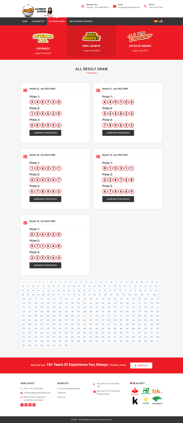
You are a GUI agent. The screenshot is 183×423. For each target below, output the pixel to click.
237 (102, 320)
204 (41, 316)
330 (108, 337)
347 (72, 341)
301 (72, 333)
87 (38, 295)
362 (23, 345)
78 (130, 291)
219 (133, 316)
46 (105, 286)
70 (89, 291)
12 (70, 282)
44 (94, 286)
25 (137, 282)
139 (66, 303)
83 (156, 291)
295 (35, 333)
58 (28, 291)
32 (33, 286)
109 (23, 299)
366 (47, 345)
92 (64, 295)
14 (81, 282)
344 (54, 341)
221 (145, 316)
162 (66, 307)
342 (41, 341)
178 (23, 312)
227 (41, 320)
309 (121, 333)
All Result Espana (57, 21)
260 (102, 324)
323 (66, 337)
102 (117, 295)
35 (49, 286)
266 (139, 324)
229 (54, 320)
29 (157, 282)
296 (41, 333)
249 (35, 324)
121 (96, 299)
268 (151, 324)
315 (157, 333)
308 (115, 333)
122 (102, 299)
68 (79, 291)
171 (121, 307)
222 (151, 316)
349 (84, 341)
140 (72, 303)
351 (96, 341)
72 (100, 291)
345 (60, 341)
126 (127, 299)
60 (38, 291)
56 (156, 286)
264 (127, 324)
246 (157, 320)
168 (102, 307)
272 (35, 329)
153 (151, 303)
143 (90, 303)
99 (100, 295)
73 (105, 291)
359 (145, 341)
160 (54, 307)
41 (79, 286)
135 (41, 303)
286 (121, 329)
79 (135, 291)
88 (43, 295)
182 (47, 312)
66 (69, 291)
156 (29, 307)
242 (133, 320)
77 (125, 291)
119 (84, 299)
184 (60, 312)
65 (64, 291)
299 (60, 333)
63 (54, 291)
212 (90, 316)
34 (43, 286)
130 (151, 299)
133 (29, 303)
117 (72, 299)
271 (29, 329)
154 (157, 303)
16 (91, 282)
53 (140, 286)
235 (90, 320)
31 (28, 286)
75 (115, 291)
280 (84, 329)
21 (116, 282)
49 (120, 286)
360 (151, 341)
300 (66, 333)
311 (133, 333)
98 (94, 295)
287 (127, 329)
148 (121, 303)
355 (121, 341)
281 (90, 329)
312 (139, 333)
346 (66, 341)
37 (59, 286)
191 (102, 312)
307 (108, 333)
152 (145, 303)
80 (140, 291)
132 (23, 303)
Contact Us (143, 365)
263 (121, 324)
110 (29, 299)
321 (54, 337)
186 (72, 312)
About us (61, 397)
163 (72, 307)
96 (84, 295)
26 (142, 282)
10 (60, 282)
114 (54, 299)
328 (96, 337)
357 (133, 341)
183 (54, 312)
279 (78, 329)
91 (59, 295)
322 (60, 337)
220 (139, 316)
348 (78, 341)
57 (23, 291)
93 (69, 295)
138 (60, 303)
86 (33, 295)
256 (78, 324)
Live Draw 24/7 (38, 21)
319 (41, 337)
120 (90, 299)
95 (79, 295)
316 (23, 337)
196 (133, 312)
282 (96, 329)
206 (54, 316)
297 (47, 333)
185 (66, 312)
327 (90, 337)
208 (66, 316)
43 (89, 286)
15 (86, 282)
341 (35, 341)
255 (72, 324)
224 (23, 320)
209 (72, 316)
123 (108, 299)
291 (151, 329)
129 (145, 299)
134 (35, 303)
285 (115, 329)
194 (121, 312)
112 (41, 299)
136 (47, 303)
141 (78, 303)
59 (33, 291)
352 (102, 341)
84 (23, 295)
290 (145, 329)
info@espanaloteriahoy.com (129, 7)
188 (84, 312)
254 (66, 324)
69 (84, 291)
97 (89, 295)
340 (29, 341)
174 (139, 307)
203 (35, 316)
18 (101, 282)
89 (49, 295)
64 (59, 291)
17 (96, 282)
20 (111, 282)
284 (108, 329)
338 (157, 337)
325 (78, 337)
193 (115, 312)
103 (123, 295)
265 (133, 324)
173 (133, 307)
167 (96, 307)
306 (102, 333)
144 (96, 303)
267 (145, 324)
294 (29, 333)
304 (90, 333)
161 (60, 307)
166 (90, 307)
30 (23, 286)
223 (157, 316)
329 (102, 337)
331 (115, 337)
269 (157, 324)
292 (157, 329)
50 (125, 286)
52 (135, 286)
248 (29, 324)
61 (43, 291)
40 (74, 286)
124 (115, 299)
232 (72, 320)
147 (115, 303)
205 (47, 316)
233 (78, 320)
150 (133, 303)
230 (60, 320)
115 (60, 299)
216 (115, 316)
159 (47, 307)
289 (139, 329)
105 (135, 295)
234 (84, 320)
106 (141, 295)
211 (84, 316)
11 (65, 282)
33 (38, 286)
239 (115, 320)
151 (139, 303)
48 (115, 286)
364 (35, 345)
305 (96, 333)
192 (108, 312)
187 (78, 312)
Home (24, 21)
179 (29, 312)
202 (29, 316)
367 (54, 345)
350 (90, 341)
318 (35, 337)
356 (127, 341)
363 (29, 345)
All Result (62, 393)
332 (121, 337)
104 (129, 295)
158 (41, 307)
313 (145, 333)
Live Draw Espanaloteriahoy (69, 389)
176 (151, 307)
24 (132, 282)
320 (47, 337)
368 (60, 345)
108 (153, 295)
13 (75, 282)
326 (84, 337)
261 (108, 324)
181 (41, 312)
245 (151, 320)
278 (72, 329)
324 (72, 337)
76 (120, 291)
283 (102, 329)
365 (41, 345)
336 (145, 337)
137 (54, 303)
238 (108, 320)
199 (151, 312)
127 (133, 299)
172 (127, 307)
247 (23, 324)
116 (66, 299)
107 (147, 295)
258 (90, 324)
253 (60, 324)
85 (28, 295)
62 (49, 291)
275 (54, 329)
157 (35, 307)
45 (100, 286)
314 (151, 333)
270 (23, 329)
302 (78, 333)
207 (60, 316)
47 (110, 286)
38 (64, 286)
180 (35, 312)
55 (151, 286)
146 (108, 303)
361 (157, 341)
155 (23, 307)
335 (139, 337)
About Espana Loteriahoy (81, 21)
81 (146, 291)
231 (66, 320)
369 (66, 345)
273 (41, 329)
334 (133, 337)
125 (121, 299)
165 (84, 307)
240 (121, 320)
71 (94, 291)
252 (54, 324)
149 (127, 303)
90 (54, 295)
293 (23, 333)
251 (47, 324)
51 (130, 286)
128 (139, 299)
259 (96, 324)
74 (110, 291)
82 (151, 291)
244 (145, 320)
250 (41, 324)
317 (29, 337)
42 (84, 286)
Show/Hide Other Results (45, 133)
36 (54, 286)
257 (84, 324)
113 (47, 299)
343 (47, 341)
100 (105, 295)
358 (139, 341)
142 (84, 303)
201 (23, 316)
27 (147, 282)
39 (69, 286)
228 (47, 320)
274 (47, 329)
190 (96, 312)
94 (74, 295)
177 (157, 307)
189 (90, 312)
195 (127, 312)
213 (96, 316)
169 (108, 307)
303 (84, 333)
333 (127, 337)
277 (66, 329)
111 (35, 299)
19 (106, 282)
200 (157, 312)
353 (108, 341)
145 (102, 303)
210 (78, 316)
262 (115, 324)
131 (157, 299)
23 (126, 282)
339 (23, 341)
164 (78, 307)
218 (127, 316)
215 (108, 316)
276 (60, 329)
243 (139, 320)
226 (35, 320)
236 (96, 320)
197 (139, 312)
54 (146, 286)
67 (74, 291)
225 (29, 320)
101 (111, 295)
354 (115, 341)
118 (78, 299)
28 (152, 282)
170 (115, 307)
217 (121, 316)
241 (127, 320)
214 (102, 316)
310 (127, 333)
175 (145, 307)
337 (151, 337)
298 (54, 333)
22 (121, 282)
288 (133, 329)
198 (145, 312)
